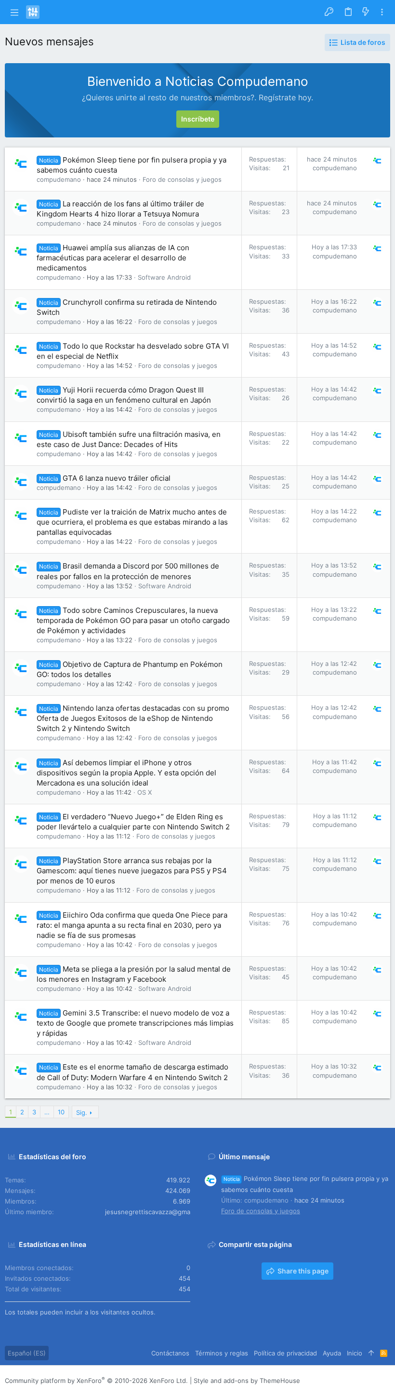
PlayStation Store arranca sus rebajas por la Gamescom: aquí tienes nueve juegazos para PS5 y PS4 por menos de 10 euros (132, 870)
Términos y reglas (221, 1353)
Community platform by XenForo (96, 1380)
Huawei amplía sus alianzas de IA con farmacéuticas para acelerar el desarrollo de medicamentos (113, 257)
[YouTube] (386, 1380)
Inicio (354, 1353)
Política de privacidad (285, 1353)
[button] (14, 12)
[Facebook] (328, 1380)
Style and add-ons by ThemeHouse (247, 1380)
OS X (144, 792)
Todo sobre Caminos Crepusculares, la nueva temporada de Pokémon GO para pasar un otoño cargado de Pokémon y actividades (133, 620)
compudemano (59, 179)
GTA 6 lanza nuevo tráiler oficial (117, 478)
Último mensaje (244, 1156)
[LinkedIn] (357, 1380)
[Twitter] (371, 1380)
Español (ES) (27, 1353)
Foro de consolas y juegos (182, 179)
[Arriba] (371, 1353)
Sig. (81, 1112)
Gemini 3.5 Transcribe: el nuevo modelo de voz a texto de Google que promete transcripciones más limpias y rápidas (135, 1023)
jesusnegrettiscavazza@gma (147, 1212)
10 (61, 1112)
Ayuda (332, 1353)
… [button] (47, 1112)
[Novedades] (365, 12)
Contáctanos (170, 1353)
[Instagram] (342, 1380)
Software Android (164, 277)
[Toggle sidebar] (382, 12)
